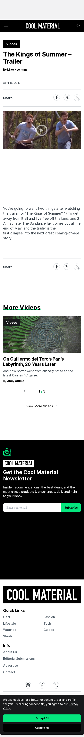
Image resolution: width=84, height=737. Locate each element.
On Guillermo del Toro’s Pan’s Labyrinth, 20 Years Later (33, 361)
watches (9, 630)
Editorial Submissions (19, 658)
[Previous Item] (25, 391)
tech (47, 623)
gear (6, 617)
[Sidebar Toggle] (6, 26)
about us (10, 652)
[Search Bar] (78, 26)
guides (49, 630)
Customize (42, 727)
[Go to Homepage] (43, 26)
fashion (49, 617)
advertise (10, 665)
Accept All (42, 718)
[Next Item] (59, 391)
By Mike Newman (15, 69)
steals (7, 636)
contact (9, 672)
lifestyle (9, 623)
